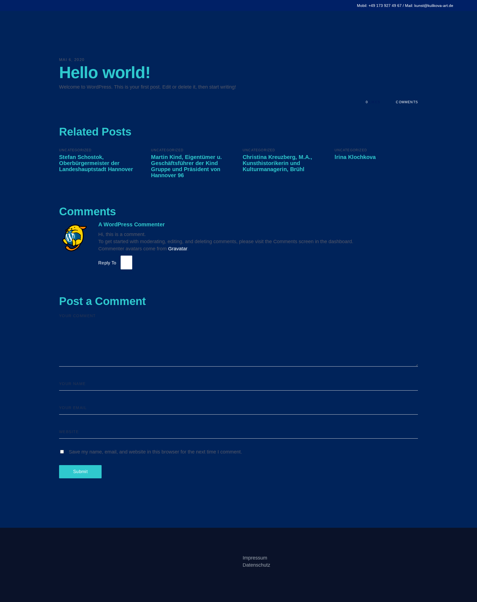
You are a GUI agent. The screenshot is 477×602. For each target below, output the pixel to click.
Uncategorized (75, 150)
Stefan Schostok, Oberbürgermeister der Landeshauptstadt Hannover (96, 163)
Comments (406, 102)
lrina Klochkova (355, 157)
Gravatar (177, 248)
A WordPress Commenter (131, 224)
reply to (107, 263)
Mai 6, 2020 (71, 59)
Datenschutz (256, 565)
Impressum (255, 558)
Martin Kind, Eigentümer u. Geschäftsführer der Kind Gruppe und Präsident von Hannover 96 (186, 166)
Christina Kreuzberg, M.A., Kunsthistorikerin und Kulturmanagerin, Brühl (277, 163)
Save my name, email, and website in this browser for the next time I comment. (155, 452)
